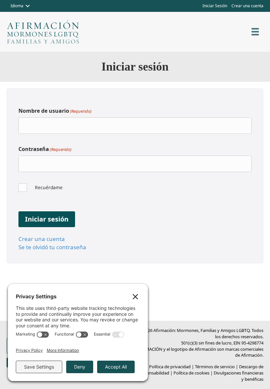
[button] (27, 6)
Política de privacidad (170, 367)
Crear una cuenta (247, 6)
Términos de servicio (215, 367)
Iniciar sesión (46, 219)
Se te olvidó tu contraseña (52, 247)
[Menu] (255, 31)
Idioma (17, 6)
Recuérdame (49, 187)
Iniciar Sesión (214, 6)
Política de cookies (191, 373)
